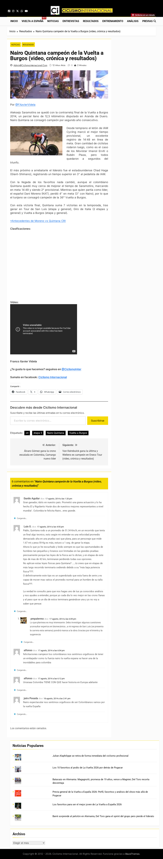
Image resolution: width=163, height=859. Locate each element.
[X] (17, 11)
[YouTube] (26, 11)
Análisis (132, 21)
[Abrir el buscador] (154, 21)
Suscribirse (97, 420)
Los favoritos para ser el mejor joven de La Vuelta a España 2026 (87, 804)
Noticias (53, 21)
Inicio (14, 21)
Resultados (91, 21)
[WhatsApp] (22, 11)
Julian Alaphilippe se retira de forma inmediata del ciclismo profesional (90, 755)
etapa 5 (38, 432)
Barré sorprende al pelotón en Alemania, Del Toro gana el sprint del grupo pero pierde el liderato (103, 816)
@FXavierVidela (25, 104)
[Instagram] (13, 11)
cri (27, 432)
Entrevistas (71, 21)
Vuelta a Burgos (78, 432)
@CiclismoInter (71, 369)
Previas (147, 21)
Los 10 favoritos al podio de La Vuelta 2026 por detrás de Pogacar (88, 767)
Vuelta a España (33, 20)
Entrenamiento (112, 21)
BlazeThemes (132, 853)
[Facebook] (9, 11)
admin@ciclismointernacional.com (30, 65)
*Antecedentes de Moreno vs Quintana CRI (38, 220)
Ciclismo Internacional (52, 377)
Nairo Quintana (55, 432)
